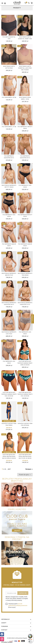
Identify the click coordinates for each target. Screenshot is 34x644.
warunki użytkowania (15, 604)
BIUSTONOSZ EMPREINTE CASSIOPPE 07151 (25, 303)
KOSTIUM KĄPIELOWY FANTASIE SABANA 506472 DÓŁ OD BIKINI (25, 394)
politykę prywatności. (22, 605)
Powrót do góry (24, 474)
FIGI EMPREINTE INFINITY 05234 (25, 127)
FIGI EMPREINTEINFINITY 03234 (25, 215)
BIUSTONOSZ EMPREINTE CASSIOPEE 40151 (9, 303)
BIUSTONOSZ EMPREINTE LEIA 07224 (9, 332)
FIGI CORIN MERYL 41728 (9, 126)
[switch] (30, 641)
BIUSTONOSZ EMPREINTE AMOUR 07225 (9, 274)
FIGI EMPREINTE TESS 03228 (25, 186)
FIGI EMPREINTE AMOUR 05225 (25, 245)
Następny (28, 469)
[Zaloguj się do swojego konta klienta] (5, 3)
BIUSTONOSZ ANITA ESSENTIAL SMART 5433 (25, 37)
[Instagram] (2, 639)
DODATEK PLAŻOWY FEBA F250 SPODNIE (25, 424)
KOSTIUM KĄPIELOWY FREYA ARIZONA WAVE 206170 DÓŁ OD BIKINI (25, 456)
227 (9, 469)
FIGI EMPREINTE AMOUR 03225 (9, 245)
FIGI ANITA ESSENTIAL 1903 (9, 37)
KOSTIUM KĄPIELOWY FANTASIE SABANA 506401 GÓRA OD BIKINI (25, 363)
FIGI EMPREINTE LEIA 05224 (25, 332)
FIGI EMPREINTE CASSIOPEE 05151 (9, 157)
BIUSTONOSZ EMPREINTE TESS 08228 (25, 274)
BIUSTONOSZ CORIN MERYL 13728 (25, 98)
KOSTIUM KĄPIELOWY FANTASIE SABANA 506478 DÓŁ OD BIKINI (8, 394)
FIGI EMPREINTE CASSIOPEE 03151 (25, 157)
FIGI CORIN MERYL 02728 (9, 97)
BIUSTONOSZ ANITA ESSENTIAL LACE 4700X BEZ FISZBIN (25, 68)
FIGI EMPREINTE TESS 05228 (9, 215)
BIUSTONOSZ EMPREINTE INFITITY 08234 (9, 186)
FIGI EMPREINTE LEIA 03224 (9, 362)
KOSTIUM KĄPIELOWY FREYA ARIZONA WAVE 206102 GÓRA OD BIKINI (9, 456)
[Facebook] (2, 634)
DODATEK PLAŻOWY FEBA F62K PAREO (9, 424)
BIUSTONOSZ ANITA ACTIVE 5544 (9, 67)
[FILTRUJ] (32, 322)
